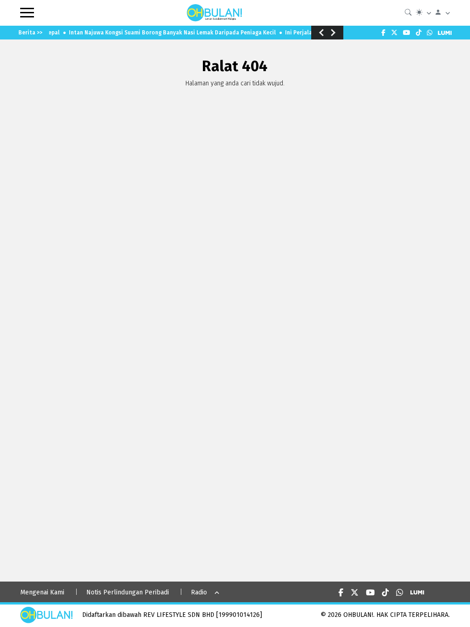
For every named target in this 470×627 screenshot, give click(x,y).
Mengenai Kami (42, 592)
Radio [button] (199, 592)
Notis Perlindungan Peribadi (127, 592)
